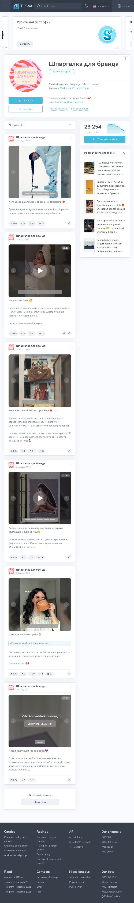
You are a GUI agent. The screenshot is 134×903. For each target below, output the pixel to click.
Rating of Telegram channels (47, 839)
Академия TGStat (13, 877)
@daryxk (61, 102)
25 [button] (42, 223)
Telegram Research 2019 (17, 882)
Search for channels (15, 850)
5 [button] (32, 557)
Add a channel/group (15, 855)
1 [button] (24, 451)
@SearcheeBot (110, 882)
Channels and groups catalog (15, 839)
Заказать (25, 43)
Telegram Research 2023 (17, 891)
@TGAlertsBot (109, 886)
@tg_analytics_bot (112, 891)
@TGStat (106, 837)
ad (6, 47)
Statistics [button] (28, 100)
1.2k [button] (15, 451)
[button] (101, 6)
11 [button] (33, 780)
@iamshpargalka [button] (62, 71)
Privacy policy (76, 882)
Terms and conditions (80, 877)
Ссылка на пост (17, 663)
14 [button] (33, 223)
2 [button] (42, 673)
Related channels (58, 108)
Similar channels (79, 108)
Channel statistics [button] (107, 139)
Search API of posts (80, 842)
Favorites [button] (27, 109)
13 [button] (41, 557)
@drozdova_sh (75, 102)
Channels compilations (16, 845)
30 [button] (33, 673)
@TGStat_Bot (109, 877)
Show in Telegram (40, 724)
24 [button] (42, 333)
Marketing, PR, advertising (74, 88)
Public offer (75, 886)
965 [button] (15, 333)
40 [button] (43, 451)
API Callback (76, 846)
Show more (40, 802)
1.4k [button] (15, 673)
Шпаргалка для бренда (30, 137)
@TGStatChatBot (111, 896)
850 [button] (15, 223)
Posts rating (43, 854)
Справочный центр (47, 877)
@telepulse (107, 846)
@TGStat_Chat (109, 842)
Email (39, 886)
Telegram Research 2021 (17, 886)
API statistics (76, 837)
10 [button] (33, 333)
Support (41, 882)
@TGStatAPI (108, 851)
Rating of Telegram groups (47, 847)
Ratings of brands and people (49, 861)
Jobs (39, 891)
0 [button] (24, 223)
